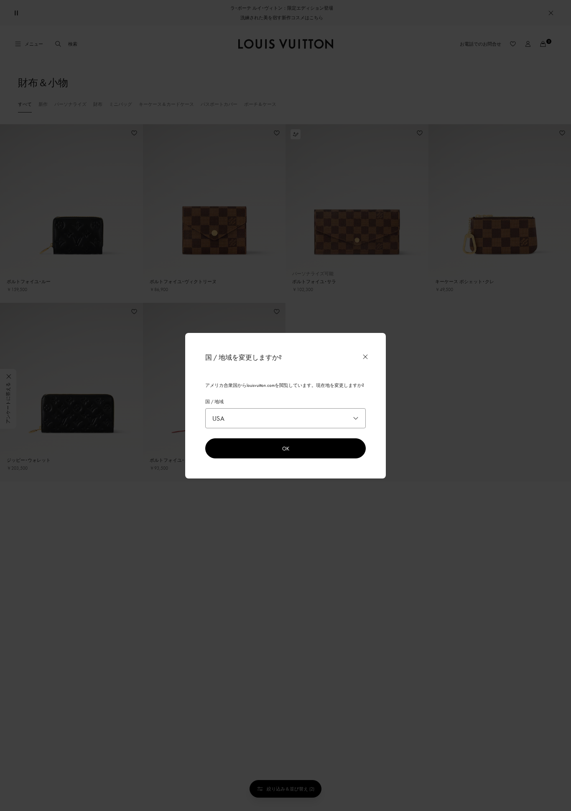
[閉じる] (365, 357)
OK (285, 448)
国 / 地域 (214, 401)
